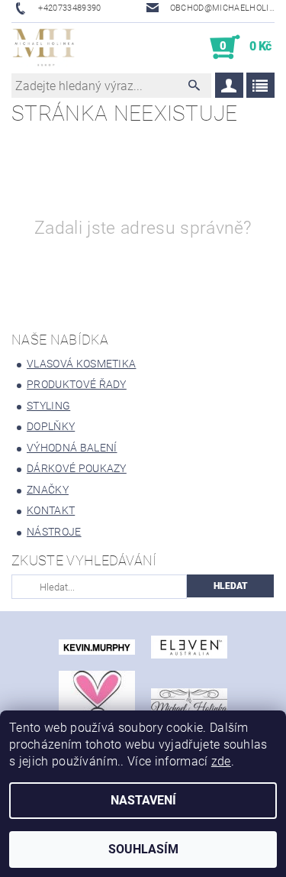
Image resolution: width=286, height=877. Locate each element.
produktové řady (77, 384)
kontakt (51, 510)
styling (48, 406)
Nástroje (54, 532)
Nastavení (143, 800)
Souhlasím (143, 849)
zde (221, 761)
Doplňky (51, 426)
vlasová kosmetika (81, 364)
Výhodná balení (72, 448)
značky (48, 490)
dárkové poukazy (77, 468)
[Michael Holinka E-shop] (43, 47)
